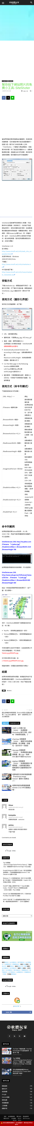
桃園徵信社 (25, 970)
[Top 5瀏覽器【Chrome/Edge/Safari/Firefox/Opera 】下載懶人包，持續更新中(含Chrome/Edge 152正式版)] (6, 1060)
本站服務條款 (11, 1116)
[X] (8, 98)
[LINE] (12, 98)
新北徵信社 (17, 970)
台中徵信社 (13, 968)
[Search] (31, 2)
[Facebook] (4, 98)
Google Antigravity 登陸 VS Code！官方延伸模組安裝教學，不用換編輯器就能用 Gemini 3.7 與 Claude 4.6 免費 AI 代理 (17, 872)
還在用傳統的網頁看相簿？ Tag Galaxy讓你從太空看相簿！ (9, 714)
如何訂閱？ (17, 1006)
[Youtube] (24, 1036)
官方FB (14, 1120)
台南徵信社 (8, 964)
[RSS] (14, 1036)
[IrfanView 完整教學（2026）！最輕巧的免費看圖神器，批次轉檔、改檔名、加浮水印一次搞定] (6, 741)
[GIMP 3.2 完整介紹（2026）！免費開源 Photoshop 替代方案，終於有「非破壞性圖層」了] (6, 730)
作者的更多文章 (14, 723)
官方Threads (26, 1118)
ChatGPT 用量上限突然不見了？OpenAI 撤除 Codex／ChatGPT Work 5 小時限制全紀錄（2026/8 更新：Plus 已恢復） (16, 888)
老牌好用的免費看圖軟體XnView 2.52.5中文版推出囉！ (21, 788)
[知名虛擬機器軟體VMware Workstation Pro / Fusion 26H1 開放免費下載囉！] (6, 1072)
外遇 (21, 968)
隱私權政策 (26, 1116)
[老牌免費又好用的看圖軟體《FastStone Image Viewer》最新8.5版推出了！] (6, 776)
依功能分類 (4, 81)
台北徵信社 (13, 962)
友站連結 (13, 1118)
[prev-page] (3, 794)
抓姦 (24, 964)
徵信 (25, 966)
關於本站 (19, 1116)
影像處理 (11, 81)
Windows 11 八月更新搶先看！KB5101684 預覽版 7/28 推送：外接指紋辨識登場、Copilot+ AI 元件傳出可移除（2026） (17, 880)
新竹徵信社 (21, 962)
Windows (9, 690)
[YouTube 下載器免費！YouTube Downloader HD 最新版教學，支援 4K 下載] (6, 1051)
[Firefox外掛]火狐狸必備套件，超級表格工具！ (24, 713)
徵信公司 (20, 966)
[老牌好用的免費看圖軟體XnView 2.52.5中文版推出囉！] (6, 787)
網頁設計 (13, 974)
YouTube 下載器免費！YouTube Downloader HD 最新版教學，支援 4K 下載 (22, 1050)
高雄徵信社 (15, 964)
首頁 (5, 1116)
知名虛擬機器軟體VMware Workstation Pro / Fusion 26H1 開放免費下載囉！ (22, 1071)
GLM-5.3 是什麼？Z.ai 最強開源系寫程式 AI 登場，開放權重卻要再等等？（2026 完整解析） (16, 900)
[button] (3, 3)
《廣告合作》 (6, 1118)
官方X (19, 1120)
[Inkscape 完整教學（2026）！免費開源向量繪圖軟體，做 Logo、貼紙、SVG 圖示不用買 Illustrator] (6, 752)
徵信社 (6, 962)
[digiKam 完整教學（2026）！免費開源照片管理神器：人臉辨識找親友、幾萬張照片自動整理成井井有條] (6, 763)
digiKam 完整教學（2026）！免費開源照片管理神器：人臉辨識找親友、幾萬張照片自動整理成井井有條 (22, 765)
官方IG (19, 1118)
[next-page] (6, 794)
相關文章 (5, 723)
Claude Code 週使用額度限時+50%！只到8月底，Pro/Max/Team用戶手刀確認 (17, 894)
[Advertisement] (17, 23)
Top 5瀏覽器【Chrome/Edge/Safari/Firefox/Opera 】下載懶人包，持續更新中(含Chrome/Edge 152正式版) (17, 864)
